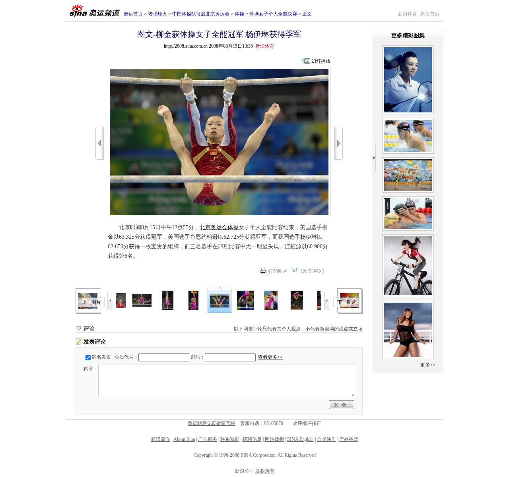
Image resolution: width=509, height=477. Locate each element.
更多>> (427, 365)
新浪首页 (429, 14)
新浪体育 (407, 14)
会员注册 (326, 439)
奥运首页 (133, 14)
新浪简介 (160, 439)
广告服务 (207, 439)
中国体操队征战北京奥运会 (200, 14)
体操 (239, 14)
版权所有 (264, 471)
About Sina (184, 439)
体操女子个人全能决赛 (273, 14)
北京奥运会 (213, 227)
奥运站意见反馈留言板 (211, 423)
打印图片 (278, 271)
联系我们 (229, 439)
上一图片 (91, 302)
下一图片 (346, 302)
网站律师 (274, 439)
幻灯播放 (320, 61)
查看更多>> (270, 357)
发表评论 (312, 271)
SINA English (300, 439)
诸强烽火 (157, 14)
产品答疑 (348, 439)
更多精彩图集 (408, 36)
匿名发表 (101, 357)
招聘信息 (252, 439)
